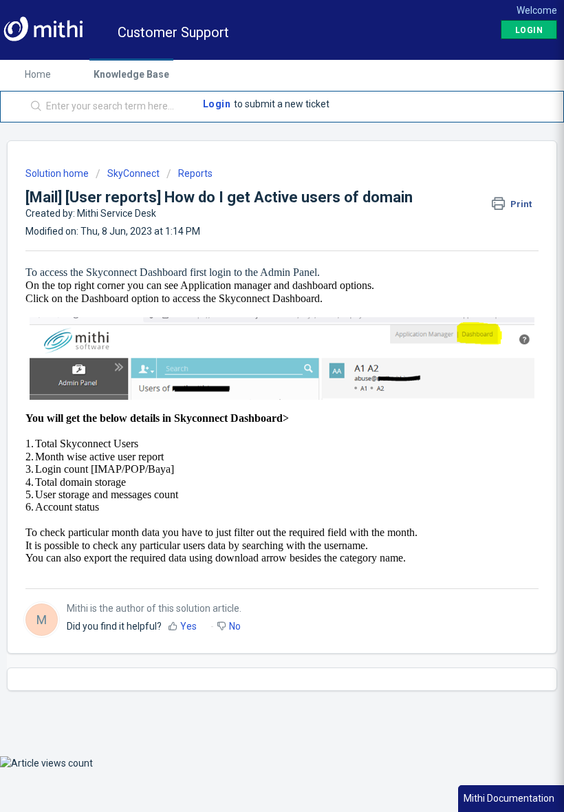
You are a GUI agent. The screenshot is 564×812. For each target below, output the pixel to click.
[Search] (33, 106)
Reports (195, 173)
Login (217, 103)
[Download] (257, 398)
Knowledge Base (131, 74)
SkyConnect (133, 173)
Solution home (58, 173)
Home (38, 74)
